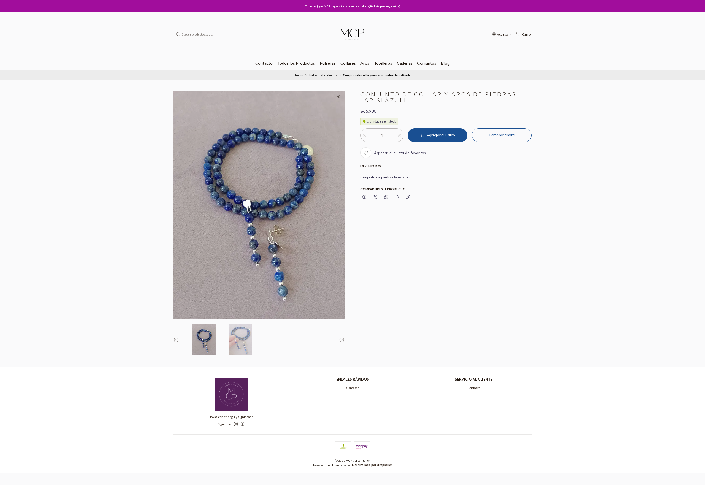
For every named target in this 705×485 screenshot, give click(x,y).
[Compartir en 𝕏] (375, 197)
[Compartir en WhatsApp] (386, 197)
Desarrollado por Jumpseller (372, 465)
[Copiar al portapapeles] (408, 197)
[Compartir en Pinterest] (397, 197)
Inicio (299, 75)
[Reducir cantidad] (364, 135)
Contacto (352, 387)
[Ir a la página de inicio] (352, 34)
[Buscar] (178, 34)
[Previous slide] (177, 339)
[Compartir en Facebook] (364, 197)
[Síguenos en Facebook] (242, 424)
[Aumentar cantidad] (399, 135)
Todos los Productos (323, 75)
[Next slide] (340, 339)
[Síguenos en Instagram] (236, 424)
